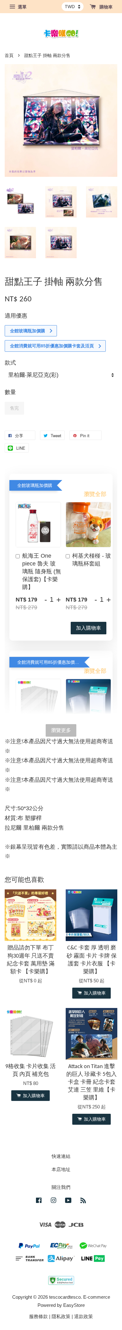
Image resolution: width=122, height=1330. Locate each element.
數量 (10, 392)
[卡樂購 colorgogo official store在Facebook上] (38, 1201)
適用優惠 (16, 316)
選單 (22, 6)
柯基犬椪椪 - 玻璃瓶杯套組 (91, 560)
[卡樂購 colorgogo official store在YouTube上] (68, 1201)
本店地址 (61, 1169)
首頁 (9, 55)
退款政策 (83, 1316)
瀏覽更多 (61, 730)
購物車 (105, 6)
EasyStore (74, 1305)
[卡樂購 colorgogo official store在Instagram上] (53, 1201)
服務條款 (38, 1316)
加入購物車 (88, 628)
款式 (10, 363)
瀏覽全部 (95, 494)
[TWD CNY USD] (73, 6)
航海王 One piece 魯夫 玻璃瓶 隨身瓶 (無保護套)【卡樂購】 (41, 572)
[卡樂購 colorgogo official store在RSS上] (83, 1201)
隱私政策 (61, 1316)
